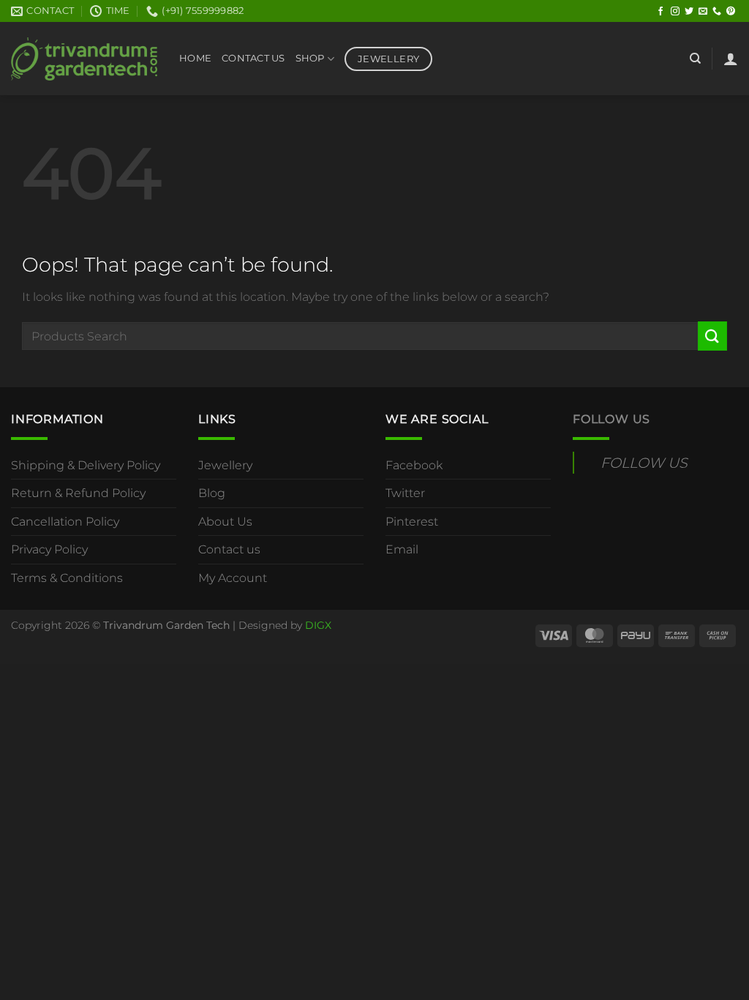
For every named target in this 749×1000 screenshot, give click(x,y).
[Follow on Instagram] (675, 12)
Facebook (414, 465)
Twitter (405, 493)
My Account (232, 578)
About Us (225, 522)
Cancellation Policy (65, 522)
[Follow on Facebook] (660, 12)
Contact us (229, 549)
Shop (310, 58)
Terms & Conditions (67, 578)
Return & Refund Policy (78, 493)
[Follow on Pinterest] (730, 12)
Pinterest (411, 522)
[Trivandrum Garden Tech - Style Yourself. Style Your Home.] (84, 59)
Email (401, 549)
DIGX (318, 625)
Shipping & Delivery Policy (85, 465)
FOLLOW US (611, 419)
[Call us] (716, 12)
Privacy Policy (49, 549)
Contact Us (253, 58)
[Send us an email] (703, 12)
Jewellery (225, 465)
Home (195, 58)
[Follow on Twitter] (689, 12)
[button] (730, 58)
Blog (211, 493)
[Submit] (712, 335)
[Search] (695, 58)
